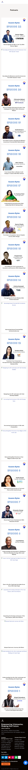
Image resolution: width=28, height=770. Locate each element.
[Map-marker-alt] (19, 757)
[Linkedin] (2, 757)
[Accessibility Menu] (25, 763)
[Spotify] (16, 757)
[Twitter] (6, 757)
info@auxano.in (5, 754)
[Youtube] (9, 757)
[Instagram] (12, 757)
